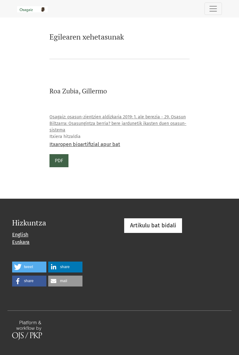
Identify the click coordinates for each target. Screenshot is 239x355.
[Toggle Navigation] (213, 8)
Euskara (21, 242)
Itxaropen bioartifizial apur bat (84, 144)
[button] (29, 267)
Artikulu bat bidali (153, 225)
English (20, 235)
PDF (59, 160)
